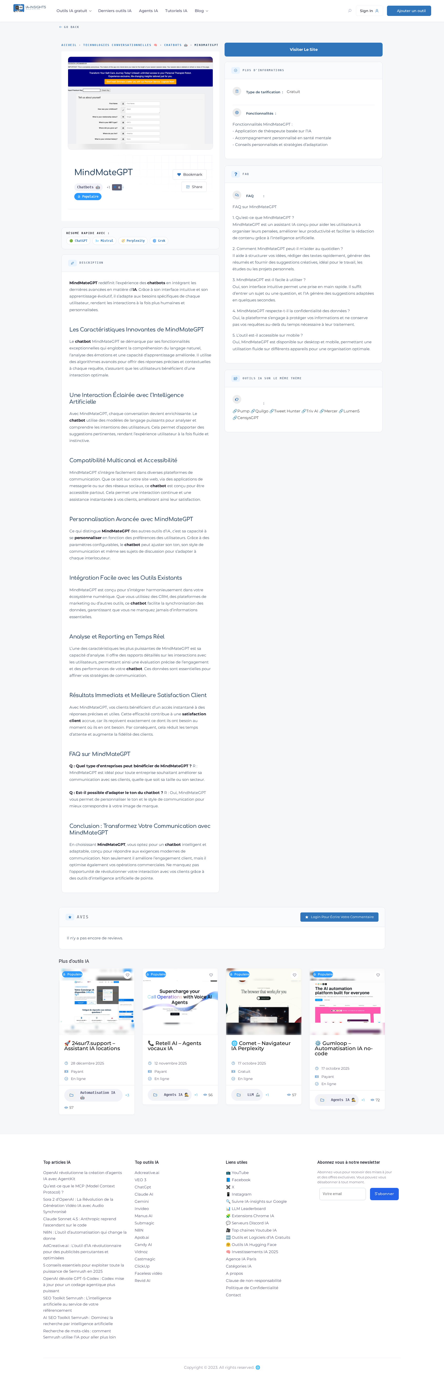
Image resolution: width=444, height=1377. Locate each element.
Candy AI (143, 1244)
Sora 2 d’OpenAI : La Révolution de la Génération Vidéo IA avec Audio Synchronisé (78, 1205)
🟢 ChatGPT (78, 241)
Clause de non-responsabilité (253, 1280)
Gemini (142, 1201)
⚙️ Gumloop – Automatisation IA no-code (344, 1048)
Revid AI (143, 1280)
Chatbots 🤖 (176, 45)
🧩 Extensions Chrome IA (250, 1215)
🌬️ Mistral (104, 241)
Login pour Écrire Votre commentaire (342, 917)
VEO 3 (140, 1179)
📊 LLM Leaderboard (246, 1208)
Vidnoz (141, 1251)
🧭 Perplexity (133, 241)
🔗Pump (241, 411)
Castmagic (145, 1258)
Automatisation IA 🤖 (97, 1095)
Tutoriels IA (176, 10)
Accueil (69, 45)
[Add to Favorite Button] (127, 975)
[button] (63, 1043)
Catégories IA (239, 1266)
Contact (233, 1294)
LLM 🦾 (253, 1095)
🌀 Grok (159, 241)
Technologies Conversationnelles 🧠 (120, 45)
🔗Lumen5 (349, 411)
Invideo (142, 1208)
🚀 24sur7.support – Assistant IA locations (92, 1045)
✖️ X (230, 1187)
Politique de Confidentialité (252, 1287)
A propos (234, 1273)
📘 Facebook (238, 1179)
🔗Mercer (328, 411)
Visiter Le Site (304, 49)
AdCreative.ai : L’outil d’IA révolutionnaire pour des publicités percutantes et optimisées (82, 1251)
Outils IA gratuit (72, 10)
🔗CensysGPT (246, 417)
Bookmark (192, 174)
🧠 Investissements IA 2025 (252, 1251)
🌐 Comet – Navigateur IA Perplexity (261, 1045)
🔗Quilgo (259, 411)
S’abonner (384, 1194)
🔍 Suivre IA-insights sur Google (256, 1201)
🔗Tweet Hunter (284, 411)
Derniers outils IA (115, 10)
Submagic (144, 1223)
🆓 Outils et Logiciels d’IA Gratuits (258, 1237)
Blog (199, 10)
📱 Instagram (239, 1194)
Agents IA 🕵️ (176, 1095)
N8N (139, 1230)
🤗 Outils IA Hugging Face (251, 1244)
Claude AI (144, 1194)
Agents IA (148, 10)
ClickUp (142, 1266)
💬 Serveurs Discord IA (247, 1223)
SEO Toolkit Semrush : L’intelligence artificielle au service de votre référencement (77, 1304)
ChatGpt (143, 1187)
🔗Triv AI (309, 411)
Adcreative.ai (147, 1172)
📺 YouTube (237, 1172)
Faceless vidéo (148, 1273)
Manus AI (144, 1215)
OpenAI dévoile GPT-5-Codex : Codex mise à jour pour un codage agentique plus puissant (83, 1284)
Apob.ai (142, 1237)
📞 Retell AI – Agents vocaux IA (174, 1045)
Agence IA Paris (241, 1258)
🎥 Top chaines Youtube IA (251, 1230)
